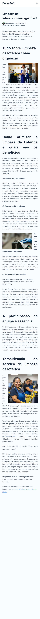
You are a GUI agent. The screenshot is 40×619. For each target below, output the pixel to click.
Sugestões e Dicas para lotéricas (13, 25)
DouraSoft (8, 3)
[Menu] (37, 3)
